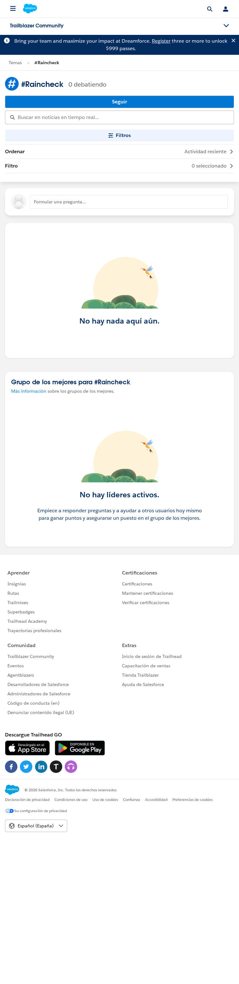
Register (161, 41)
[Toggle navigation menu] (226, 26)
